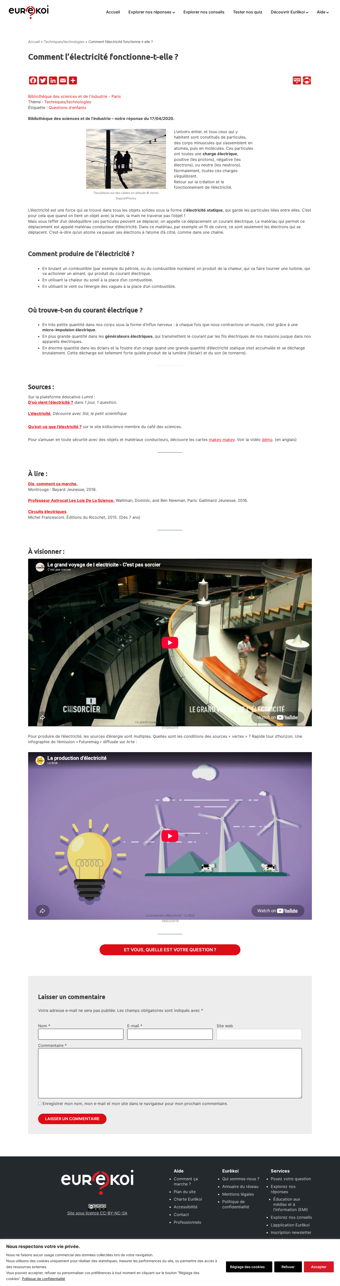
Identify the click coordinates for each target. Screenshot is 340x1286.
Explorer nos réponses (149, 11)
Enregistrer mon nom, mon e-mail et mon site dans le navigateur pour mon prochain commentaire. (135, 1103)
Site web (225, 1025)
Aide (321, 11)
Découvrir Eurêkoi (288, 11)
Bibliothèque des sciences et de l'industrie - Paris (74, 96)
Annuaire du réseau (240, 1186)
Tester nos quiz (247, 11)
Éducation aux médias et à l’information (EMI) (290, 1204)
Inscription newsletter (291, 1232)
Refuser (288, 1267)
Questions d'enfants (67, 107)
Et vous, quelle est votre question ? (170, 949)
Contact (181, 1214)
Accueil (113, 11)
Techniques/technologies (64, 41)
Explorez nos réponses (283, 1189)
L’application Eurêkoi (290, 1224)
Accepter (319, 1267)
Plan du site (185, 1191)
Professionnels (187, 1222)
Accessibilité (185, 1206)
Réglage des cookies (247, 1267)
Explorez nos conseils (291, 1217)
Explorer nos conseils (204, 11)
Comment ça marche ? (186, 1181)
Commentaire (52, 1045)
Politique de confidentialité (43, 1279)
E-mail (134, 1025)
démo (267, 439)
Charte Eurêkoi (188, 1199)
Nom (44, 1025)
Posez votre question (291, 1178)
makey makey (222, 439)
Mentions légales (238, 1194)
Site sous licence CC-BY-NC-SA (97, 1213)
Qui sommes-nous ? (240, 1178)
